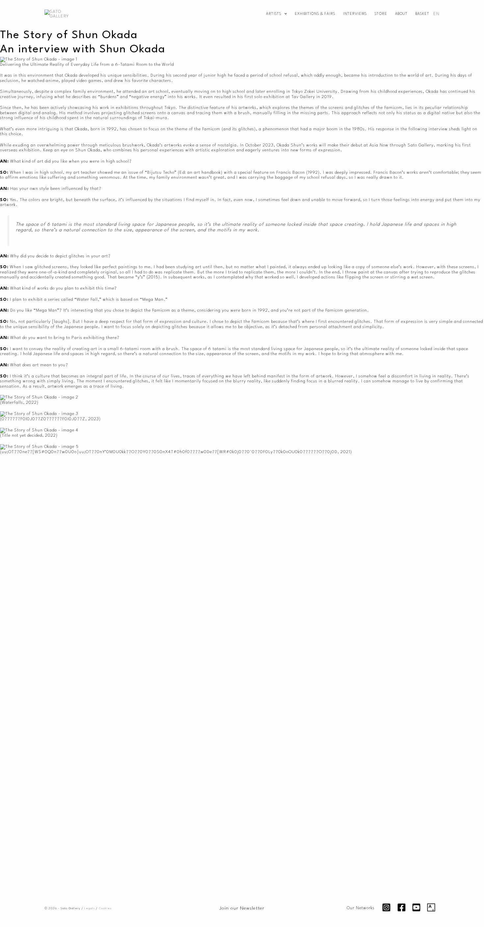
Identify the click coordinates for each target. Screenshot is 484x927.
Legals (89, 908)
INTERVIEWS (355, 14)
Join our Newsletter (241, 908)
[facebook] (402, 907)
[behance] (417, 907)
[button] (284, 14)
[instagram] (387, 907)
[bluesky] (432, 907)
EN (436, 14)
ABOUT (401, 14)
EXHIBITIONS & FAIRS (315, 14)
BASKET (422, 14)
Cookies (105, 908)
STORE (381, 14)
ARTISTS (273, 14)
